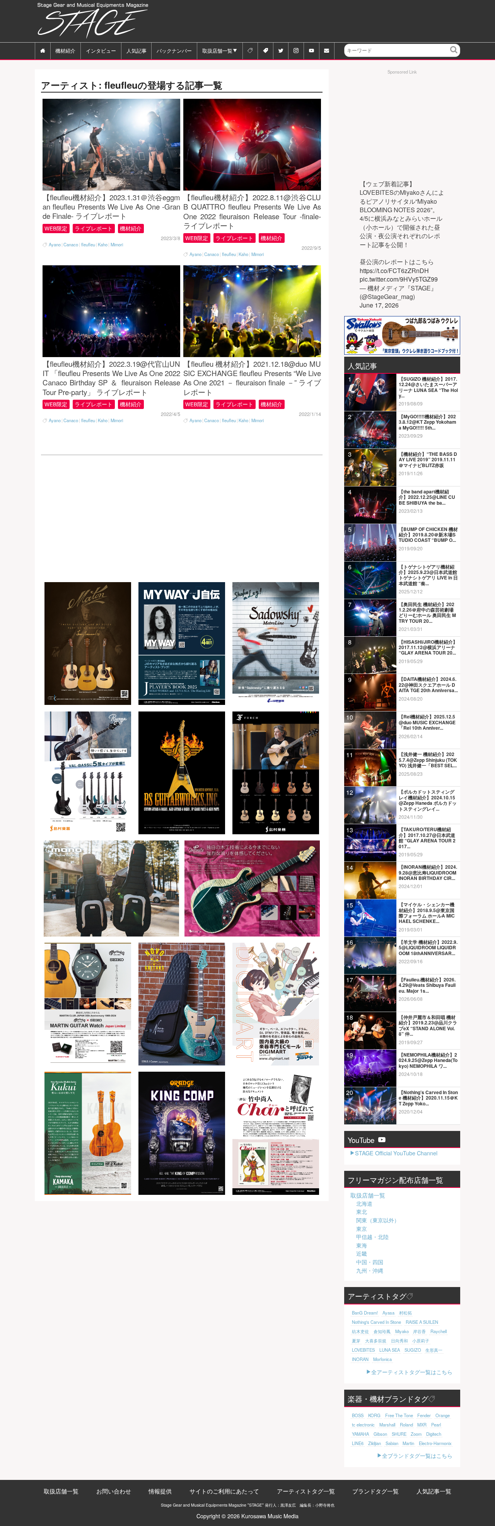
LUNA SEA (389, 1350)
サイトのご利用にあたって (224, 1491)
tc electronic (363, 1424)
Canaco (70, 244)
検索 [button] (454, 55)
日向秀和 (399, 1340)
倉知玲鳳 (382, 1331)
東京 (361, 1228)
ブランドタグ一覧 (375, 1491)
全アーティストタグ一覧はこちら (411, 1372)
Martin (408, 1443)
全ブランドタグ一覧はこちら (417, 1455)
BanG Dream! (365, 1312)
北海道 (364, 1203)
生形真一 (433, 1350)
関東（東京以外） (377, 1220)
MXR (422, 1424)
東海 (361, 1245)
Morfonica (382, 1359)
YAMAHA (360, 1434)
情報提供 (160, 1491)
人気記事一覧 (433, 1491)
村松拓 (405, 1312)
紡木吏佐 (360, 1331)
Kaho (103, 244)
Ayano (55, 244)
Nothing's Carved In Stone (376, 1322)
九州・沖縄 (369, 1270)
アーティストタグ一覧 (306, 1491)
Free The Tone (399, 1415)
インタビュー (101, 50)
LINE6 (358, 1443)
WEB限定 (55, 228)
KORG (374, 1415)
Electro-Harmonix (435, 1443)
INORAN (360, 1359)
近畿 (361, 1253)
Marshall (387, 1424)
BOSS (358, 1415)
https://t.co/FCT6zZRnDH (394, 270)
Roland (406, 1424)
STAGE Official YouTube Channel (396, 1153)
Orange (442, 1415)
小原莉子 (420, 1340)
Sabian (392, 1443)
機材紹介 (65, 50)
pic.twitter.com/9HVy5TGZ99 (399, 279)
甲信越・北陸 (372, 1237)
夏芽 (356, 1340)
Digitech (433, 1434)
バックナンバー (174, 50)
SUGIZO (413, 1350)
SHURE (399, 1434)
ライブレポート (94, 228)
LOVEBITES (363, 1350)
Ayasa (388, 1312)
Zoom (416, 1434)
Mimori (117, 244)
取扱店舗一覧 (217, 50)
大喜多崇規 (375, 1340)
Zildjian (374, 1443)
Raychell (438, 1331)
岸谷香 (419, 1331)
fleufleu (88, 244)
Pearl (436, 1424)
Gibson (380, 1434)
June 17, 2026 (379, 305)
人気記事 (136, 50)
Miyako (402, 1331)
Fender (424, 1415)
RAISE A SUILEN (422, 1322)
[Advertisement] (319, 21)
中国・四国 (369, 1262)
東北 (361, 1211)
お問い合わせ (113, 1491)
